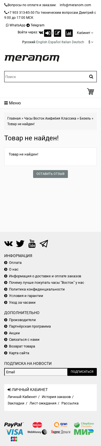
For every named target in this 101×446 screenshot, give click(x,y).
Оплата (15, 262)
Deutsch (78, 42)
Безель (85, 118)
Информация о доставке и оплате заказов (45, 276)
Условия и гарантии (26, 296)
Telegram (38, 25)
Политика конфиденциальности (37, 289)
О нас (14, 269)
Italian (66, 42)
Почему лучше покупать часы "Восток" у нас (46, 282)
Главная (14, 118)
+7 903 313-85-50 (21, 13)
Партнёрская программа (30, 326)
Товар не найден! (21, 124)
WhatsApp (18, 25)
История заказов (56, 397)
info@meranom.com (75, 5)
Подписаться (82, 372)
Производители (22, 320)
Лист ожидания (42, 403)
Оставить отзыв (50, 174)
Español (54, 42)
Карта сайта (19, 353)
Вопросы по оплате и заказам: (32, 5)
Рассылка (70, 403)
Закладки (16, 403)
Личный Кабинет (22, 397)
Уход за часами (22, 302)
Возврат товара (22, 346)
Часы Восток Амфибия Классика (50, 118)
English (41, 42)
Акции (14, 333)
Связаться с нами (24, 339)
